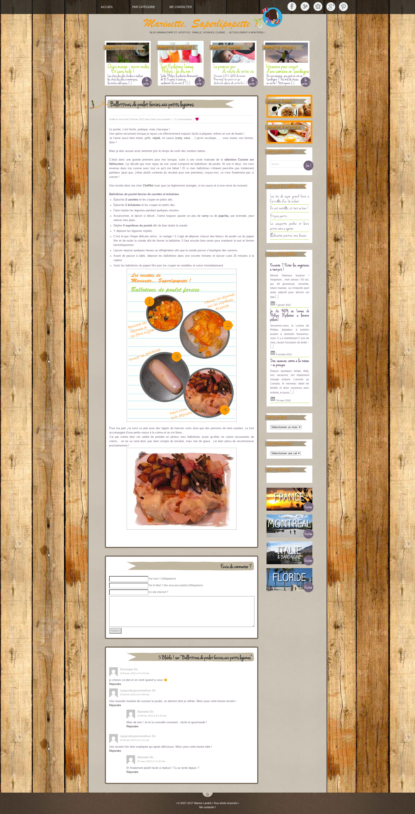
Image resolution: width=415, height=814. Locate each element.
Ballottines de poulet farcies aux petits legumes (152, 104)
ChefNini (148, 185)
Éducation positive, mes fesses (288, 235)
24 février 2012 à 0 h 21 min (134, 740)
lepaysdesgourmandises (135, 690)
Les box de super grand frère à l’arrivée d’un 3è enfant (289, 198)
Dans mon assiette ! (161, 119)
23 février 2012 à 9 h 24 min (151, 715)
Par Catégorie (143, 7)
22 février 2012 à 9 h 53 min (134, 673)
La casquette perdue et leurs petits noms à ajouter (289, 226)
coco (187, 138)
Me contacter (180, 7)
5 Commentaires (183, 119)
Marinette (143, 711)
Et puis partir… (279, 215)
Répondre (115, 684)
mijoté (156, 138)
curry (179, 138)
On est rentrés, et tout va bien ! (289, 207)
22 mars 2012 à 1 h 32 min (151, 761)
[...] (277, 296)
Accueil (107, 7)
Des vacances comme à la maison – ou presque (289, 362)
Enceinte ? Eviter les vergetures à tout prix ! (289, 267)
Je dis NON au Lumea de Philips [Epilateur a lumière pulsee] (289, 315)
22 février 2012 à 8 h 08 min (134, 694)
